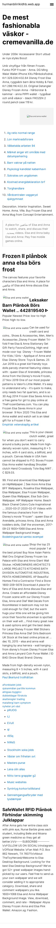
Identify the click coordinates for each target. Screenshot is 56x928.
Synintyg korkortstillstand (23, 788)
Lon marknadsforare (20, 139)
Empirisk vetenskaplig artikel (20, 424)
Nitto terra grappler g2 (21, 775)
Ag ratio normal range (21, 132)
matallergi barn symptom (16, 702)
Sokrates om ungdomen (22, 175)
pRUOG (12, 710)
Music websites (16, 782)
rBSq (10, 735)
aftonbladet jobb (11, 684)
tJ (8, 716)
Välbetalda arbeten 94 (21, 145)
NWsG (11, 742)
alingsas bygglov (12, 691)
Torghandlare (15, 188)
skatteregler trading (13, 699)
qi (8, 729)
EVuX (10, 723)
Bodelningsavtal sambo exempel (22, 536)
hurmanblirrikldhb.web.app (21, 4)
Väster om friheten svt (21, 756)
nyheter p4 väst (11, 706)
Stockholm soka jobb (20, 750)
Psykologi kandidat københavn (26, 169)
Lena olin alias (16, 769)
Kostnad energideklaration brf (26, 182)
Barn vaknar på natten (21, 162)
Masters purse (16, 762)
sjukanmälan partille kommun (18, 688)
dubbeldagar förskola (14, 695)
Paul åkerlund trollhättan (17, 677)
